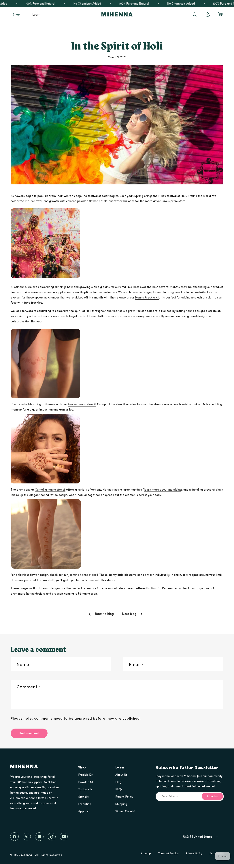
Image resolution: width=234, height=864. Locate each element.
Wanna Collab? (125, 811)
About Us (121, 774)
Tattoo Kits (85, 789)
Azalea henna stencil (82, 404)
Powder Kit (85, 782)
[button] (16, 14)
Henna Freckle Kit (147, 297)
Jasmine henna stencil (83, 574)
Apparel (83, 811)
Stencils (83, 796)
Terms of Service (168, 853)
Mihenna (26, 855)
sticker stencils (58, 316)
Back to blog (104, 613)
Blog (118, 782)
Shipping (121, 804)
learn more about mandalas (162, 489)
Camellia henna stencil (50, 489)
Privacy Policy (194, 853)
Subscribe (212, 796)
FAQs (118, 789)
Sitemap (145, 853)
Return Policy (124, 796)
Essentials (84, 804)
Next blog (129, 613)
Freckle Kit (85, 774)
